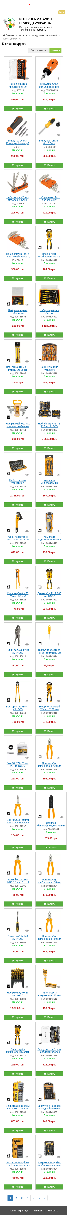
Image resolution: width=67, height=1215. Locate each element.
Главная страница (18, 1210)
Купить (18, 108)
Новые (55, 50)
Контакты (53, 1210)
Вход (61, 12)
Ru (34, 4)
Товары (38, 1210)
